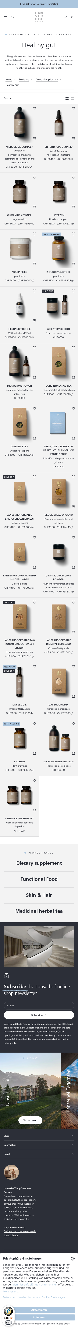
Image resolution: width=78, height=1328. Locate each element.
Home (8, 79)
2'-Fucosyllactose (59, 272)
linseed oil (19, 705)
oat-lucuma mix (58, 705)
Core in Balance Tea (59, 386)
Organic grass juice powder (58, 578)
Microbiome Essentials (59, 762)
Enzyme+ (19, 762)
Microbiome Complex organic (19, 149)
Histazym (59, 215)
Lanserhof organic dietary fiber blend (58, 642)
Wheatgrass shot (58, 329)
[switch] (8, 1322)
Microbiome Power (19, 386)
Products (24, 79)
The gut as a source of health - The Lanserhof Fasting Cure (58, 450)
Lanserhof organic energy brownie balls (19, 517)
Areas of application (47, 79)
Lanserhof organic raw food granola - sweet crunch (19, 644)
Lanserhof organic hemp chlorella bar (19, 578)
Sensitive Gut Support (19, 819)
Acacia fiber (19, 272)
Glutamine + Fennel (19, 215)
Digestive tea (19, 447)
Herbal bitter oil (19, 329)
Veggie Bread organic (58, 515)
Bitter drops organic (59, 147)
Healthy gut (12, 85)
